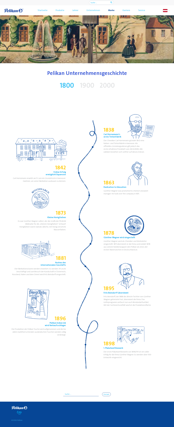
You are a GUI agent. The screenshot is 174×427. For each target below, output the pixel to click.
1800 (67, 85)
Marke (111, 10)
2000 (107, 85)
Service (141, 10)
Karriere (126, 10)
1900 (87, 85)
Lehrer (75, 10)
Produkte (60, 10)
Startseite (42, 10)
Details (106, 394)
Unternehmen (93, 10)
